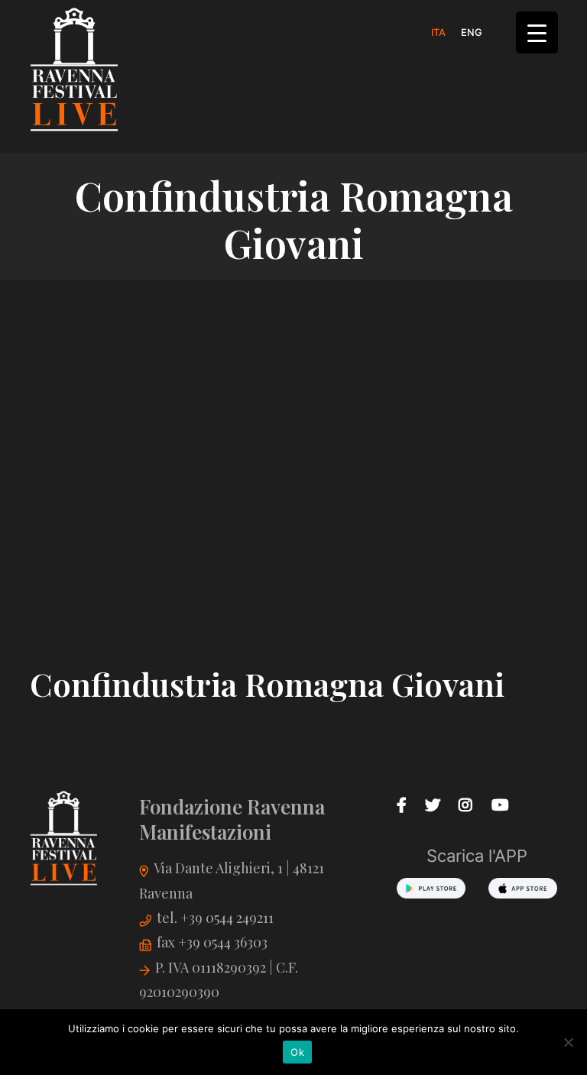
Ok (297, 1052)
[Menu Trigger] (537, 32)
